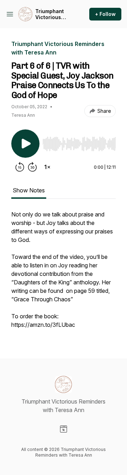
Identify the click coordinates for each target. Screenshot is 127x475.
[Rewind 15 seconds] (20, 167)
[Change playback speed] (47, 167)
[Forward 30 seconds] (32, 167)
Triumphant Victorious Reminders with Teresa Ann (54, 14)
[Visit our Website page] (63, 429)
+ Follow (105, 14)
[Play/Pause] (25, 143)
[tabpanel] (63, 273)
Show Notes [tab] (29, 190)
